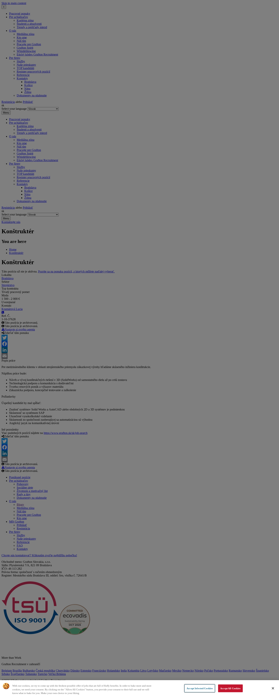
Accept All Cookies (230, 688)
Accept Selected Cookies (200, 688)
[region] (139, 688)
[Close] (273, 688)
